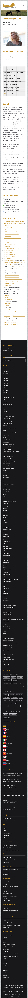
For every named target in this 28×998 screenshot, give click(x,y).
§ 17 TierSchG (6, 373)
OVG (4, 520)
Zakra (21, 987)
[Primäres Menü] (24, 5)
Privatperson (19, 691)
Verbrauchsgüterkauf (8, 640)
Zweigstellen (6, 666)
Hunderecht (5, 475)
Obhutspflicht (6, 515)
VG (3, 652)
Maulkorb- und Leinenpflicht (9, 501)
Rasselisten (5, 534)
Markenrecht (8, 227)
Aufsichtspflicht (6, 418)
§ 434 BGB (5, 385)
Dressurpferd (6, 442)
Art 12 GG (5, 409)
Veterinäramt (6, 650)
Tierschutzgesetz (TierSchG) (9, 605)
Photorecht (8, 303)
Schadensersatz (6, 555)
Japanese (8, 750)
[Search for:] (14, 360)
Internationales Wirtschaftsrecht (10, 956)
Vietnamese (9, 753)
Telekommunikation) (19, 262)
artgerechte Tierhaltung (8, 416)
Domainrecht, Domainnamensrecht (14, 230)
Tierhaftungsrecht (7, 574)
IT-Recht (5, 961)
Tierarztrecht (6, 572)
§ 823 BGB (5, 390)
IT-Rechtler (5, 963)
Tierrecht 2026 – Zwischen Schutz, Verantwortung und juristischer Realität (12, 780)
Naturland (5, 508)
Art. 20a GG (5, 413)
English (8, 729)
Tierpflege (5, 591)
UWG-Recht (8, 240)
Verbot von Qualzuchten (8, 638)
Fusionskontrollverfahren (12, 248)
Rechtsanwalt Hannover (8, 900)
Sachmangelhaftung (7, 548)
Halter (5, 680)
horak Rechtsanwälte (8, 893)
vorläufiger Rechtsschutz (9, 654)
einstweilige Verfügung (8, 446)
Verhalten (5, 714)
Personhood (5, 524)
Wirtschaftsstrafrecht (19, 316)
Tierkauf (5, 586)
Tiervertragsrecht (7, 621)
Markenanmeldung (7, 833)
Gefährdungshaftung (8, 458)
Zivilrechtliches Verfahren (11, 324)
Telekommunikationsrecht (12, 277)
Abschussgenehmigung (8, 397)
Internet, (11, 262)
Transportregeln (6, 628)
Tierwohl (5, 624)
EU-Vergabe (5, 951)
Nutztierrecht (6, 513)
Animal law (5, 908)
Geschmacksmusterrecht (12, 234)
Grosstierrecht (6, 465)
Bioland (4, 430)
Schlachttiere (6, 562)
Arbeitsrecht (5, 937)
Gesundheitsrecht (7, 857)
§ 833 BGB (5, 395)
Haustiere (5, 472)
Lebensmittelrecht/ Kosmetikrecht (11, 850)
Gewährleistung (6, 463)
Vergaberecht (7, 258)
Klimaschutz (5, 487)
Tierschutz (5, 602)
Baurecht (7, 281)
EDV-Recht (8, 264)
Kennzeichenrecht (10, 244)
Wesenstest (5, 661)
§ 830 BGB (5, 392)
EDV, (24, 260)
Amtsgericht (6, 674)
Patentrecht (8, 225)
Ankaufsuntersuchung (8, 406)
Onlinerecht (5, 970)
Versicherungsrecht (7, 645)
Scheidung (5, 560)
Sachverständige (7, 553)
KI (3, 482)
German (8, 726)
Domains (19, 223)
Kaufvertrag (22, 683)
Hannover (5, 470)
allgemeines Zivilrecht (10, 322)
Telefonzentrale (6, 565)
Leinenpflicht (6, 491)
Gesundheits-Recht (7, 922)
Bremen (16, 991)
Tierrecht (5, 595)
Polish (7, 746)
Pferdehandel (6, 527)
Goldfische (13, 677)
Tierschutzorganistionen (8, 607)
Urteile (4, 633)
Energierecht (8, 268)
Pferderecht (5, 532)
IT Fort (4, 958)
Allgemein (5, 402)
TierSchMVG (6, 600)
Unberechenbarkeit (19, 711)
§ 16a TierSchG (6, 371)
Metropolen (5, 503)
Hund (9, 680)
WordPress (13, 989)
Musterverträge (6, 872)
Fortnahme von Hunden (8, 456)
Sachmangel (6, 546)
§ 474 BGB (5, 387)
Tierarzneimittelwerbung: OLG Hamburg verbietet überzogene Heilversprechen (12, 774)
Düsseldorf (22, 991)
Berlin (4, 991)
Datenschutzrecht (18, 266)
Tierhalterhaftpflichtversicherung (10, 579)
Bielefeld (10, 991)
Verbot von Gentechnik (8, 636)
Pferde (18, 688)
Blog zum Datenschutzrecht (9, 944)
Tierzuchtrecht (6, 626)
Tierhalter (5, 576)
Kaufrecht (5, 480)
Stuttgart (20, 996)
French (8, 732)
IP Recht (5, 828)
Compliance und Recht (8, 946)
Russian (8, 763)
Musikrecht (8, 297)
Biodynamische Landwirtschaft (10, 428)
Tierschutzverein (7, 612)
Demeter (5, 437)
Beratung (5, 425)
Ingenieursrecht (14, 281)
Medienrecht (7, 295)
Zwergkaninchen (7, 717)
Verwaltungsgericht (7, 647)
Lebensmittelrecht (7, 847)
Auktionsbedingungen (8, 421)
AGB (12, 350)
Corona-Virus (6, 435)
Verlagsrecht (8, 299)
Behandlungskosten (7, 423)
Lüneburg (5, 496)
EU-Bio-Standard (7, 449)
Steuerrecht (7, 316)
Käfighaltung (6, 477)
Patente (22, 221)
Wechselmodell (6, 657)
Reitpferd (5, 694)
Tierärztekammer (7, 569)
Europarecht (7, 309)
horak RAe (5, 891)
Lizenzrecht (8, 236)
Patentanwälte (6, 522)
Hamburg (14, 994)
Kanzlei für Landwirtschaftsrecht (10, 821)
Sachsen (5, 550)
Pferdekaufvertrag (7, 529)
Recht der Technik (9, 260)
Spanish (8, 736)
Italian (7, 739)
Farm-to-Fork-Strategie (8, 454)
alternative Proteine (7, 404)
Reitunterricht (11, 694)
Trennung (5, 631)
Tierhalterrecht (6, 584)
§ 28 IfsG (5, 376)
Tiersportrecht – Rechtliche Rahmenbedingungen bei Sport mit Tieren (13, 786)
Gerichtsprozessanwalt (8, 889)
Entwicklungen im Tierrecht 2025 (10, 791)
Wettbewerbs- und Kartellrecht (12, 238)
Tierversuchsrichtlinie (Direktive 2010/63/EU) (13, 619)
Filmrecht (7, 305)
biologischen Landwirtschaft (9, 432)
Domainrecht (6, 949)
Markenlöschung (6, 835)
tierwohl (5, 711)
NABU (4, 913)
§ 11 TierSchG (6, 369)
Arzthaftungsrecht (7, 818)
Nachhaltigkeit (6, 506)
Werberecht (8, 242)
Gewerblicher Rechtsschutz (11, 221)
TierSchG (5, 598)
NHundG (5, 510)
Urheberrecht (7, 285)
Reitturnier (5, 539)
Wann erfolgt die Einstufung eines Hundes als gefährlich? (13, 796)
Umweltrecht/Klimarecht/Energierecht (12, 925)
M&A (4, 968)
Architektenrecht (9, 283)
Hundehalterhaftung (7, 683)
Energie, (6, 262)
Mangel (4, 498)
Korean (8, 756)
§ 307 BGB (5, 380)
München (13, 996)
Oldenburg (5, 517)
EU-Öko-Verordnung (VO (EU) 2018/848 (12, 451)
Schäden (20, 697)
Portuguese (9, 743)
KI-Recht (5, 898)
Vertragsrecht (6, 874)
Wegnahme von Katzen (8, 659)
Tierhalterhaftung (7, 581)
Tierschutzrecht (6, 610)
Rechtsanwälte (6, 536)
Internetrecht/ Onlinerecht (12, 275)
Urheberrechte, (12, 223)
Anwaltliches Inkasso (7, 935)
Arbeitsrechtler (6, 881)
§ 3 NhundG (5, 378)
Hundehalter (14, 680)
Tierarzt (4, 567)
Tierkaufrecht (6, 588)
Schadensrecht (6, 558)
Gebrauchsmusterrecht (11, 232)
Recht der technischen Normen (13, 279)
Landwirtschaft (6, 489)
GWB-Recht (8, 246)
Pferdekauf (6, 691)
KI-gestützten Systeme (8, 484)
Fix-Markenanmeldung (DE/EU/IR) (11, 954)
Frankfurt (7, 994)
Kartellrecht (5, 965)
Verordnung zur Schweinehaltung (11, 643)
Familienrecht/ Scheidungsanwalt (10, 886)
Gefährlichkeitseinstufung (9, 461)
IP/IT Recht (5, 830)
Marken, (6, 223)
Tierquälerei (5, 593)
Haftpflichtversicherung (8, 468)
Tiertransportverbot (7, 614)
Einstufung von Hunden (8, 444)
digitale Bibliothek (7, 439)
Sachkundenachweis (7, 543)
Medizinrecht (6, 862)
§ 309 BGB (5, 383)
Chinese (8, 760)
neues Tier (5, 688)
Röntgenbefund (6, 541)
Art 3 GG (5, 411)
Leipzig (4, 494)
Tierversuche (6, 617)
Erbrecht (5, 884)
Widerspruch (6, 664)
